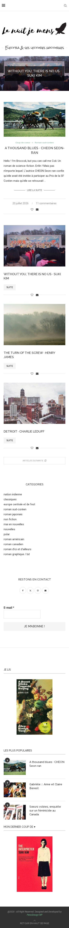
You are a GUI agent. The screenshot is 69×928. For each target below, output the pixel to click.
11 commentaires (46, 203)
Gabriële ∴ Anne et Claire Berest (45, 786)
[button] (5, 73)
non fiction (10, 519)
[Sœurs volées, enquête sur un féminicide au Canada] (15, 812)
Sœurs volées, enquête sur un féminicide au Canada (45, 810)
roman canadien (13, 544)
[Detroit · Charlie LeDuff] (34, 403)
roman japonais (13, 514)
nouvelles (9, 529)
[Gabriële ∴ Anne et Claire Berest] (15, 789)
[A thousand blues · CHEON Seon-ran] (15, 767)
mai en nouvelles (14, 524)
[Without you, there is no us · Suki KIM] (34, 245)
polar (7, 534)
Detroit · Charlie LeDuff (24, 431)
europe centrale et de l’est (19, 504)
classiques (10, 499)
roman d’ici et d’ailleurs (17, 549)
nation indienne (13, 494)
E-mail (9, 607)
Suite (9, 287)
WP (40, 915)
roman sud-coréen (15, 509)
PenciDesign (33, 915)
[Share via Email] (37, 209)
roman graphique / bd (17, 554)
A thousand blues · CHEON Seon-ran (46, 764)
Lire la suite (34, 190)
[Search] (65, 5)
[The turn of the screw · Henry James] (34, 324)
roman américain (14, 539)
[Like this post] (32, 209)
